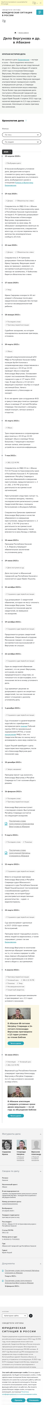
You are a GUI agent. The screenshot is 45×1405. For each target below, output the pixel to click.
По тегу (8, 135)
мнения (24, 726)
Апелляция (11, 1062)
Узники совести (23, 33)
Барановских (23, 59)
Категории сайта (11, 1316)
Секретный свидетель (15, 990)
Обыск (9, 351)
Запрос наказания (14, 769)
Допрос (10, 201)
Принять (18, 1400)
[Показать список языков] (35, 3)
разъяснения (10, 734)
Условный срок (13, 980)
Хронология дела (13, 120)
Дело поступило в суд (15, 568)
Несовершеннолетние (15, 986)
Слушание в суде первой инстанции (20, 594)
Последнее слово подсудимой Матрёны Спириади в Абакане (19, 853)
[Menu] (39, 12)
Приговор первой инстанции (18, 325)
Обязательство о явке (25, 201)
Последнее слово (14, 322)
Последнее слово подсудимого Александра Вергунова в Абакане (21, 824)
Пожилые (28, 842)
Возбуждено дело (14, 163)
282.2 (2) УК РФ (13, 462)
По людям (9, 142)
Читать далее (15, 1043)
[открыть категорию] (31, 1316)
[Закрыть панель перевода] (41, 3)
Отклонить (34, 1400)
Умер (9, 290)
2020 (6, 152)
